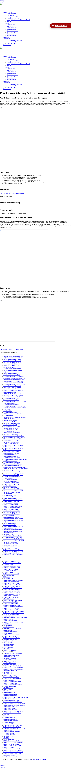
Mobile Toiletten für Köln (10, 661)
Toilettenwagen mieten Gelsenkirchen (13, 613)
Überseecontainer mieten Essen (12, 476)
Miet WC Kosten (8, 688)
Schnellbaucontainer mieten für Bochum (14, 417)
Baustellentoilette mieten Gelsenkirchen (14, 467)
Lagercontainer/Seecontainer (11, 25)
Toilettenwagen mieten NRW (11, 583)
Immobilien (6, 38)
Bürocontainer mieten (9, 367)
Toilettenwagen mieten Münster (12, 585)
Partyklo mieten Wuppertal (10, 720)
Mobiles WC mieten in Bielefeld (12, 628)
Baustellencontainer (12, 31)
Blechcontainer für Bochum (11, 501)
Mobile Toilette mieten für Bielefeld (13, 741)
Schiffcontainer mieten (9, 495)
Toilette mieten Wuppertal (10, 709)
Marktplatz (6, 37)
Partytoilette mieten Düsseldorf (11, 566)
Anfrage (2, 765)
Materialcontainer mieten (10, 420)
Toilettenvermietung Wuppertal (11, 731)
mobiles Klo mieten (8, 627)
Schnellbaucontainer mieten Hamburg (13, 540)
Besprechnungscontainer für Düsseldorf (14, 437)
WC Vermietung (7, 625)
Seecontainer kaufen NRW (10, 545)
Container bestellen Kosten (10, 422)
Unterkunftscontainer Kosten (11, 404)
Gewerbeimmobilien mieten (14, 40)
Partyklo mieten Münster (10, 719)
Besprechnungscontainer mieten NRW (13, 382)
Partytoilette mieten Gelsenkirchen (12, 588)
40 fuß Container (8, 415)
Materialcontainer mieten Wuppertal (13, 489)
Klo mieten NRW (8, 724)
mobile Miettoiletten (8, 739)
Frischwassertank (11, 35)
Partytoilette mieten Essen (10, 686)
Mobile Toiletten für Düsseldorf (12, 745)
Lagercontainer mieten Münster (12, 465)
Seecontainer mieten (8, 409)
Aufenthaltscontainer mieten (11, 398)
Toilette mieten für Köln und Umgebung (14, 705)
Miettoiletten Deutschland (10, 670)
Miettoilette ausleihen (9, 691)
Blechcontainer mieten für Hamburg (13, 500)
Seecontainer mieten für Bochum (12, 387)
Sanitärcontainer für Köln (10, 425)
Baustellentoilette (8, 619)
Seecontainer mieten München (11, 492)
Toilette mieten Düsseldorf (10, 595)
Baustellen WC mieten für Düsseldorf (13, 669)
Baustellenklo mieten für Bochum (12, 684)
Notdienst (2, 2)
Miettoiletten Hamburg (9, 658)
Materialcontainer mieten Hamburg (13, 529)
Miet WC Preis (7, 689)
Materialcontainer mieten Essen (12, 432)
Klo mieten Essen (8, 564)
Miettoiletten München (9, 736)
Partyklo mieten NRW (9, 717)
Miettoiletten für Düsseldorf (11, 674)
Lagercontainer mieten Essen (11, 456)
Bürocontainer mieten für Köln (11, 512)
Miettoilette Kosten (8, 599)
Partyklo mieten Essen (9, 664)
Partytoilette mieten (8, 722)
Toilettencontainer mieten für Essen (13, 550)
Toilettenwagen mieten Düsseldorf (12, 653)
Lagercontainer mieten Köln (11, 373)
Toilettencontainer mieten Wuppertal (13, 484)
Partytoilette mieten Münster (11, 700)
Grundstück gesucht (12, 43)
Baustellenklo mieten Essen (10, 683)
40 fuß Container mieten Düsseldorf (13, 414)
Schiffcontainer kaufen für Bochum (13, 537)
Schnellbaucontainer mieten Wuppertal (14, 473)
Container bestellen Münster (11, 482)
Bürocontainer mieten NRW (11, 365)
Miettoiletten (6, 649)
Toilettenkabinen (11, 13)
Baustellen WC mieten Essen (11, 677)
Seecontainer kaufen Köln (10, 543)
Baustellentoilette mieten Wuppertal (13, 711)
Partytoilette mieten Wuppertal (11, 594)
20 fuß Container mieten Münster (12, 462)
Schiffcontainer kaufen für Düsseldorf (13, 539)
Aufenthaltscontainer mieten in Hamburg (14, 401)
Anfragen (2, 0)
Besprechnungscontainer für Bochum (13, 436)
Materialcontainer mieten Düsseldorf (13, 356)
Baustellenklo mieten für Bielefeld (12, 506)
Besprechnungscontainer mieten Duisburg (14, 381)
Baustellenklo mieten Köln (10, 504)
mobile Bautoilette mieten (10, 756)
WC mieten (6, 577)
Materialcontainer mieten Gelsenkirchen (14, 379)
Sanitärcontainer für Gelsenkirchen (12, 536)
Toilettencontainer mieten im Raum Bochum (15, 697)
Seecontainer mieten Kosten (11, 389)
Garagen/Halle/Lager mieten (14, 42)
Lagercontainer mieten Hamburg (12, 372)
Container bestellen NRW (10, 481)
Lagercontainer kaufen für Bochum (13, 518)
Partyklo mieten (7, 630)
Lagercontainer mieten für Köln (12, 359)
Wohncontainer (11, 32)
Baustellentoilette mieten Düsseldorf (13, 622)
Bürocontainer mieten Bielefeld (12, 470)
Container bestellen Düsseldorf (11, 423)
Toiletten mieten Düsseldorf (11, 569)
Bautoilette (6, 714)
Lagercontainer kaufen (9, 525)
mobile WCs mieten (8, 616)
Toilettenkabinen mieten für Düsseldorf (14, 728)
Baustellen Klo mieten (9, 650)
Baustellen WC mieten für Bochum (13, 667)
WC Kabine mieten (8, 575)
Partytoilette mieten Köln (10, 694)
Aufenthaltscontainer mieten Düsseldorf (14, 384)
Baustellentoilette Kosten (10, 620)
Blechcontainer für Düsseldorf (11, 503)
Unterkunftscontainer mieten (11, 400)
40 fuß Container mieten (10, 412)
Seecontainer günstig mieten (11, 442)
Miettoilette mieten (8, 532)
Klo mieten (6, 716)
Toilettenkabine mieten (9, 699)
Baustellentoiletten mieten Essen (12, 713)
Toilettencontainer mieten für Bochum (13, 448)
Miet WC (6, 738)
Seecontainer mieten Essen (10, 440)
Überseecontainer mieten (10, 479)
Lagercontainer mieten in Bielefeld (12, 370)
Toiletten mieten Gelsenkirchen (11, 638)
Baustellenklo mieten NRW (10, 509)
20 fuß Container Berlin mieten (11, 457)
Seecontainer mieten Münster (11, 548)
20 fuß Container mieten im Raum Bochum (15, 459)
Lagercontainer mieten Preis (11, 453)
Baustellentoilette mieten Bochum (12, 749)
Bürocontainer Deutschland (10, 434)
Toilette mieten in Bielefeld (10, 706)
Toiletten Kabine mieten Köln (11, 567)
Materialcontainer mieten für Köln (12, 439)
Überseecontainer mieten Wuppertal (13, 475)
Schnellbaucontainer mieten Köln (12, 472)
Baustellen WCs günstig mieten (12, 678)
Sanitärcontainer (11, 29)
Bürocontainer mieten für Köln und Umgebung (16, 468)
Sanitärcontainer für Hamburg (11, 426)
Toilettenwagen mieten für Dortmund (13, 611)
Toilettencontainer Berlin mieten (12, 563)
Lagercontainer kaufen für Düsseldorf (13, 520)
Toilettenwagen (11, 15)
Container (6, 23)
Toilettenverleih (7, 730)
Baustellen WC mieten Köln (11, 675)
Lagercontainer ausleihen (10, 454)
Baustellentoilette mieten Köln (11, 511)
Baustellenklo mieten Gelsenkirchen (13, 390)
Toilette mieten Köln (9, 708)
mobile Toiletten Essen (9, 659)
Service (9, 21)
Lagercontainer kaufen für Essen (12, 522)
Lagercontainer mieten (9, 392)
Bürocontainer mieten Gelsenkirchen (13, 397)
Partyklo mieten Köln (9, 641)
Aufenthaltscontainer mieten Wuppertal (14, 378)
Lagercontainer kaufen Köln (11, 523)
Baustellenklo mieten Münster (11, 507)
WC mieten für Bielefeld (10, 578)
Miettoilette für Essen (9, 692)
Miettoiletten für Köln (9, 656)
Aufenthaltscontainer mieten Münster (13, 376)
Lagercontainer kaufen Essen (11, 517)
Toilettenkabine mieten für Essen (12, 727)
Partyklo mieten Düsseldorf (10, 631)
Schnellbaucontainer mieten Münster (13, 490)
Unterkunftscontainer (9, 403)
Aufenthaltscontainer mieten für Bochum (14, 407)
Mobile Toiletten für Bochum (11, 744)
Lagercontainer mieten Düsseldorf (12, 357)
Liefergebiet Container (13, 18)
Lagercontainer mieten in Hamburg (13, 526)
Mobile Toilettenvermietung (11, 608)
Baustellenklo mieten (9, 747)
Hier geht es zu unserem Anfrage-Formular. (12, 193)
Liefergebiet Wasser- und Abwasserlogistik (18, 20)
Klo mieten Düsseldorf (9, 561)
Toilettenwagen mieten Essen (11, 553)
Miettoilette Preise (8, 534)
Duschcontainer (11, 27)
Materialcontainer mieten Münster (12, 464)
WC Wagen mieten (8, 642)
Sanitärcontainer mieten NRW (11, 375)
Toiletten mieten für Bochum (11, 597)
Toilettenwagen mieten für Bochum (13, 554)
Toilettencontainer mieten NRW (12, 393)
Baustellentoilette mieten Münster (12, 702)
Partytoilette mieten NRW (10, 695)
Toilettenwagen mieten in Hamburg (13, 580)
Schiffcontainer (7, 493)
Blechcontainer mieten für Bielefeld (13, 498)
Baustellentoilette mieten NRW (11, 591)
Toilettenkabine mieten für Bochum (13, 725)
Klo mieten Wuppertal (9, 734)
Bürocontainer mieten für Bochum (12, 362)
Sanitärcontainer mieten (9, 431)
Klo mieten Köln (8, 572)
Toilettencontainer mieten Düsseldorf (13, 445)
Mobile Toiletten (7, 12)
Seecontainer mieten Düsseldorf (12, 361)
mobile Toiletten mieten (9, 663)
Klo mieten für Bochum (9, 570)
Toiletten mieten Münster (10, 636)
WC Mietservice (7, 624)
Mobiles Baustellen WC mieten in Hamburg (15, 617)
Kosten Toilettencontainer (10, 443)
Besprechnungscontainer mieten (12, 368)
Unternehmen (7, 45)
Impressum (43, 759)
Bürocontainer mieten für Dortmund (13, 395)
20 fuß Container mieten (10, 461)
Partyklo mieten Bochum (10, 639)
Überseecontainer (8, 478)
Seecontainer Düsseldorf (10, 542)
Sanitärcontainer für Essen (10, 428)
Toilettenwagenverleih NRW (11, 574)
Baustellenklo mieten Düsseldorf (12, 681)
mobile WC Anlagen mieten (11, 614)
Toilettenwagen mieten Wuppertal (12, 586)
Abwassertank (11, 34)
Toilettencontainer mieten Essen (12, 447)
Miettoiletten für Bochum (10, 672)
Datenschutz (35, 759)
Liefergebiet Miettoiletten (14, 17)
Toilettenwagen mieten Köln (11, 581)
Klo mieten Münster (8, 733)
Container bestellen (8, 497)
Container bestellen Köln (10, 364)
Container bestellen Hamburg (11, 514)
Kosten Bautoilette (8, 515)
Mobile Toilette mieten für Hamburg (13, 742)
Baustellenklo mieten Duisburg (11, 589)
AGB (29, 759)
